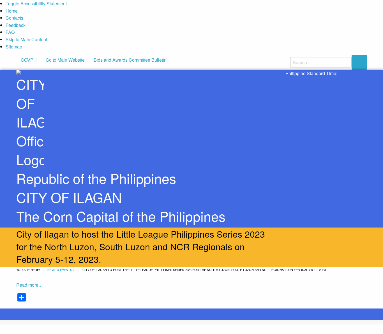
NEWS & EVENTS (59, 269)
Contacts (14, 18)
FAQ (10, 32)
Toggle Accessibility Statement (36, 3)
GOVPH (29, 60)
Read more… (29, 285)
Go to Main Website (65, 60)
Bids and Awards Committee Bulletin (130, 60)
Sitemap (14, 46)
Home (12, 11)
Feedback (16, 25)
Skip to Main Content (26, 39)
